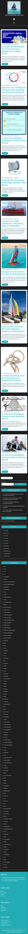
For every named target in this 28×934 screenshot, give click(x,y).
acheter (5, 579)
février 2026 (6, 546)
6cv (4, 574)
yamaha (5, 867)
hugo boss (6, 699)
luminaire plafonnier (8, 742)
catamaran (6, 658)
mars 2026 (6, 543)
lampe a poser (7, 722)
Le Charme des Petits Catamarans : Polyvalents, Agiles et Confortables (13, 223)
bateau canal (6, 610)
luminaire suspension (8, 745)
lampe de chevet (7, 727)
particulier (6, 770)
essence (5, 689)
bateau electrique (7, 617)
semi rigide (6, 811)
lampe (5, 719)
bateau (5, 605)
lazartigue (6, 732)
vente (5, 831)
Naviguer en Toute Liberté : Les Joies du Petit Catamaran (14, 273)
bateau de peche (7, 612)
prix (5, 803)
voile (5, 837)
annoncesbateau (7, 597)
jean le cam (6, 712)
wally (5, 852)
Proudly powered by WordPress (9, 930)
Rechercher (3, 482)
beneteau (6, 640)
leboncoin (6, 735)
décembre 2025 (7, 551)
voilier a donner (7, 844)
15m (5, 566)
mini (5, 755)
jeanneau (6, 714)
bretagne (6, 650)
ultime (5, 824)
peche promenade (7, 775)
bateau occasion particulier (9, 630)
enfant (5, 686)
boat (5, 643)
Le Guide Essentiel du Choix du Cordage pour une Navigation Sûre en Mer (13, 378)
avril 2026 (6, 541)
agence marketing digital (9, 584)
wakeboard (6, 849)
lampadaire (6, 717)
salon (5, 806)
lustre (5, 747)
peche (5, 773)
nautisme (6, 768)
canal (5, 656)
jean (5, 709)
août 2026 (6, 530)
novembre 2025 (7, 553)
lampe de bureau (7, 724)
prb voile (5, 801)
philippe (5, 788)
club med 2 (6, 676)
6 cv (5, 571)
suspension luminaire (8, 819)
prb (4, 798)
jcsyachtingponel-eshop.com (14, 15)
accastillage (6, 577)
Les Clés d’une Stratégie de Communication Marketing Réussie (13, 416)
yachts (5, 865)
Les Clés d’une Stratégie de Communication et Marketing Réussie (14, 457)
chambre (6, 663)
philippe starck (7, 791)
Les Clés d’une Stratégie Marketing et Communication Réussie (14, 140)
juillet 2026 (6, 533)
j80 (4, 707)
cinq (5, 671)
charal (5, 666)
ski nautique (6, 814)
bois (5, 645)
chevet (5, 668)
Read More (5, 64)
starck (5, 816)
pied (5, 793)
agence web (6, 587)
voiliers (5, 847)
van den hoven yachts (8, 829)
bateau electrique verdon (9, 620)
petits (5, 783)
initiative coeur (7, 704)
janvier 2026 (6, 548)
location (5, 737)
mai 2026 (6, 538)
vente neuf (6, 834)
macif (5, 750)
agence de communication (9, 582)
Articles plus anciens (7, 478)
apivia (5, 599)
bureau (5, 653)
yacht (5, 859)
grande (5, 694)
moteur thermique (7, 763)
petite (5, 780)
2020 (5, 569)
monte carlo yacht (7, 758)
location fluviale (7, 740)
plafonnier (6, 796)
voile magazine (7, 839)
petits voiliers (6, 786)
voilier (5, 842)
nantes (5, 765)
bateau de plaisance (8, 615)
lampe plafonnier (7, 730)
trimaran (6, 821)
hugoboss (6, 701)
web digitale (6, 854)
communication (7, 679)
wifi (4, 857)
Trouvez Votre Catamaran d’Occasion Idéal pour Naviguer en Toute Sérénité (13, 329)
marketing (6, 752)
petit (5, 778)
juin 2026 (6, 536)
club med (6, 673)
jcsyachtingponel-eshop (8, 44)
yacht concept (7, 862)
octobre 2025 (6, 556)
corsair (5, 681)
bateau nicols (6, 625)
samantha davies (7, 808)
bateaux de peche (7, 638)
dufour (5, 684)
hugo (5, 696)
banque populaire (7, 602)
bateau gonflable (7, 622)
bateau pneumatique (8, 633)
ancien (5, 594)
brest (5, 648)
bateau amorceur (7, 607)
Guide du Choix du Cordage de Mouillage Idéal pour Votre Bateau (14, 183)
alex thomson (6, 589)
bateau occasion (7, 628)
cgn (4, 661)
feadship (5, 691)
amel (5, 592)
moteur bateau (7, 760)
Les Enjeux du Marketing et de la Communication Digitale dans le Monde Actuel (13, 50)
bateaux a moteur (7, 635)
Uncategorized (7, 826)
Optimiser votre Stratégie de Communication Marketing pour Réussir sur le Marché (13, 90)
